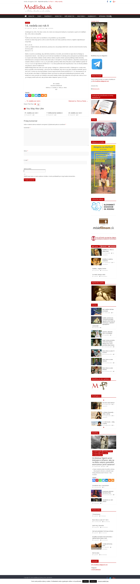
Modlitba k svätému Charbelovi (107, 260)
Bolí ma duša (95, 553)
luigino (104, 466)
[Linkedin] (39, 95)
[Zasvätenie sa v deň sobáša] (96, 499)
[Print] (42, 95)
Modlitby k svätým (108, 451)
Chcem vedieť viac (103, 581)
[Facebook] (26, 95)
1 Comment (103, 516)
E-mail (26, 160)
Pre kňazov (95, 453)
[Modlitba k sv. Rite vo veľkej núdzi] (96, 248)
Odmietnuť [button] (93, 581)
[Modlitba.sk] (25, 16)
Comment (113, 246)
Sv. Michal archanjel (97, 455)
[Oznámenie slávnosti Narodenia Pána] (96, 490)
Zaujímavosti (92, 16)
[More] (45, 95)
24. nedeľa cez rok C (75, 113)
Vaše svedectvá (69, 16)
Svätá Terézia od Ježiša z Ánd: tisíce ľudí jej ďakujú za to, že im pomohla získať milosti (108, 342)
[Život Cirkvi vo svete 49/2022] (96, 367)
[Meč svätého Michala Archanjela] (96, 308)
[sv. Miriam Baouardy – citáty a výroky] (96, 403)
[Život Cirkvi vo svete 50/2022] (96, 358)
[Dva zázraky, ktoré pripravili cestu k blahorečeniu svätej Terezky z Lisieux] (96, 422)
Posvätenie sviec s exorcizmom (100, 485)
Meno (26, 151)
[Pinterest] (29, 95)
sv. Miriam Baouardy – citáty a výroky (58, 1)
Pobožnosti (48, 16)
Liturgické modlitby (97, 451)
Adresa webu (27, 168)
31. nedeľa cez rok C (31, 113)
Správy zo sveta (103, 453)
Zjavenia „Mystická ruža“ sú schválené (107, 332)
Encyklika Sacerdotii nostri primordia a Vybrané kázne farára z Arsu (102, 537)
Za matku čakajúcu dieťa (98, 274)
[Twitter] (36, 95)
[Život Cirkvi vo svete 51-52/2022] (96, 350)
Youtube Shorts (95, 21)
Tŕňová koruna (96, 514)
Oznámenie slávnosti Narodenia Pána (107, 492)
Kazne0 (27, 22)
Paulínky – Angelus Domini (99, 268)
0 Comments (50, 28)
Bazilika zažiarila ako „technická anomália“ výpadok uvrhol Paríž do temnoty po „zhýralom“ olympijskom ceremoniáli (103, 322)
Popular (96, 246)
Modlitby (31, 16)
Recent (104, 246)
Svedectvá (58, 16)
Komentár (27, 127)
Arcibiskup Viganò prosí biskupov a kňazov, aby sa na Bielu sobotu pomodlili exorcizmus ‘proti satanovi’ (103, 461)
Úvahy (39, 16)
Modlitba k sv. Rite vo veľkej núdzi (108, 250)
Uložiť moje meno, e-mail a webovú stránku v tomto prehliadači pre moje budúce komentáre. (49, 176)
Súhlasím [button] (85, 581)
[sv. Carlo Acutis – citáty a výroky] (96, 412)
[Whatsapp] (33, 95)
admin (35, 28)
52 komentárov (104, 276)
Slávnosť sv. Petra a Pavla (78, 101)
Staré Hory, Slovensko (98, 525)
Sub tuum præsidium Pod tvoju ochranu (102, 531)
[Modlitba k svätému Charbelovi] (96, 258)
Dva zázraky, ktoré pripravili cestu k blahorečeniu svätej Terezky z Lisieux (107, 424)
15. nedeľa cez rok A (32, 101)
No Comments (107, 521)
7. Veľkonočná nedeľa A (54, 113)
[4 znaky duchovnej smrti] (96, 543)
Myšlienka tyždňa (104, 16)
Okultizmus (81, 16)
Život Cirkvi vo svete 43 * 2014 (100, 520)
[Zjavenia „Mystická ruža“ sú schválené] (96, 331)
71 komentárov (104, 270)
